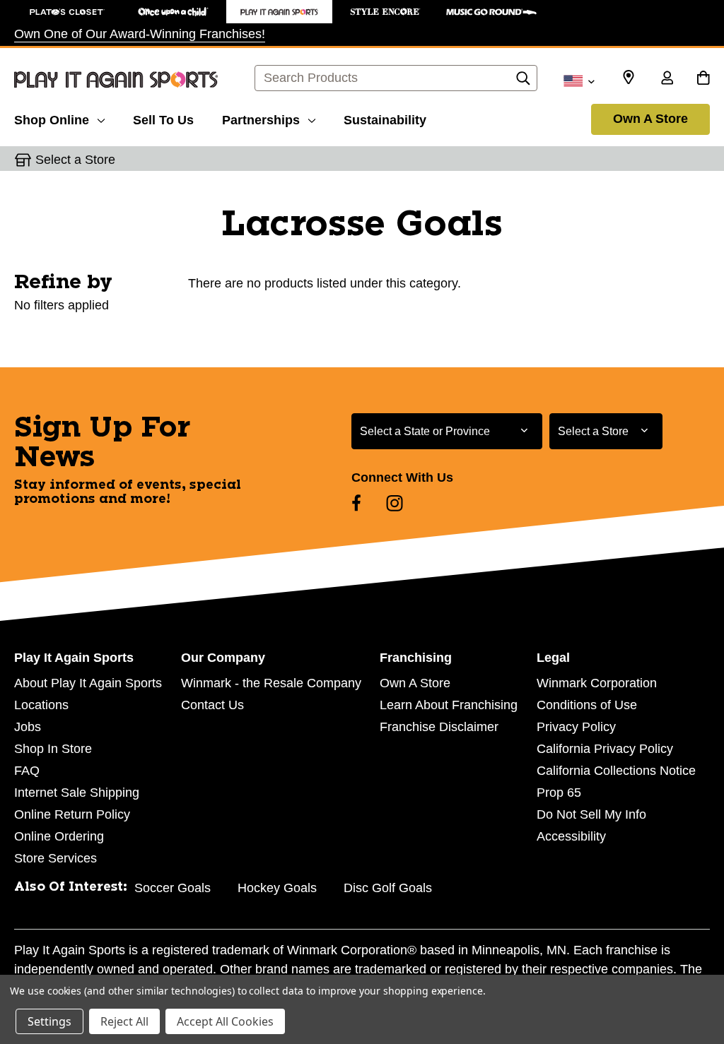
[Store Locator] (628, 77)
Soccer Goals (172, 888)
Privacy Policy (576, 727)
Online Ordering (59, 836)
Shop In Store (53, 749)
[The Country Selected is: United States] (579, 80)
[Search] (523, 82)
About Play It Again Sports (88, 683)
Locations (41, 705)
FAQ (27, 771)
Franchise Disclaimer (439, 727)
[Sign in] (666, 79)
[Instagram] (394, 502)
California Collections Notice (616, 771)
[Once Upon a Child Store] (173, 11)
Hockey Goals (277, 888)
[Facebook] (356, 502)
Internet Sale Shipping (76, 792)
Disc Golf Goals (388, 888)
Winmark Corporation (597, 683)
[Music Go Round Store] (491, 11)
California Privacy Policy (605, 749)
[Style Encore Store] (385, 11)
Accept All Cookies (225, 1021)
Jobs (27, 727)
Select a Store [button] (75, 160)
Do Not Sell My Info (591, 814)
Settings (49, 1021)
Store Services (55, 858)
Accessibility (571, 836)
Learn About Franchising (449, 705)
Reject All (124, 1021)
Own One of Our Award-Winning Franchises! (139, 34)
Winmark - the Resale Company (271, 683)
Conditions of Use (587, 705)
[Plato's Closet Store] (67, 11)
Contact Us (212, 705)
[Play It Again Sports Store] (279, 11)
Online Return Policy (72, 814)
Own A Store (650, 119)
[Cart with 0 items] (703, 79)
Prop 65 (559, 792)
